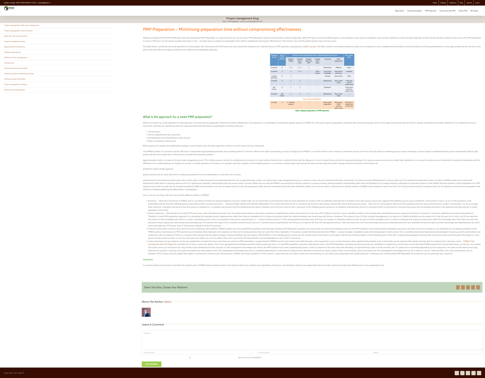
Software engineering (12, 52)
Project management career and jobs (18, 31)
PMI (309, 37)
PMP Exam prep (195, 213)
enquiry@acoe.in (44, 3)
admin (168, 301)
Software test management (14, 90)
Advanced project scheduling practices (19, 73)
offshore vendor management (15, 57)
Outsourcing (9, 63)
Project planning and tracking (15, 68)
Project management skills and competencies (21, 25)
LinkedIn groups (309, 46)
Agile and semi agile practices (15, 36)
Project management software (15, 84)
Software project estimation (15, 79)
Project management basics (14, 41)
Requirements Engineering (14, 47)
